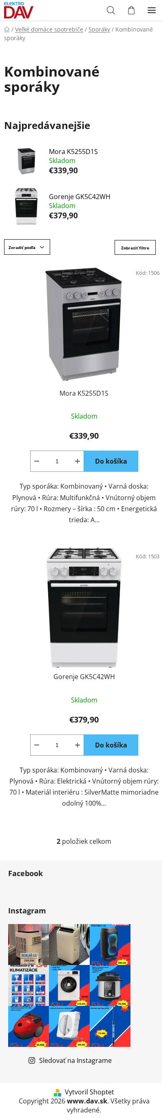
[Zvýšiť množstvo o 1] (77, 461)
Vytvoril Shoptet (89, 1091)
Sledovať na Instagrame (75, 1060)
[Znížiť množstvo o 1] (37, 461)
